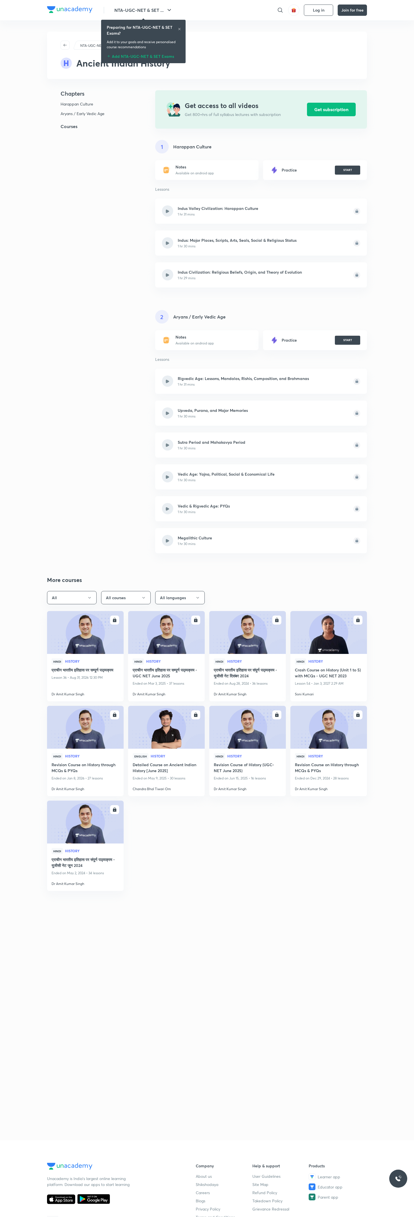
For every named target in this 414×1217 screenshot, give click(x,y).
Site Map (260, 1184)
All (54, 597)
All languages (173, 597)
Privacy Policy (208, 1209)
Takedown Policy (267, 1200)
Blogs (200, 1200)
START (347, 170)
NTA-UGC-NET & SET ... (139, 10)
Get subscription (331, 109)
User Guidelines (266, 1176)
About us (204, 1176)
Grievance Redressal (270, 1209)
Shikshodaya (207, 1184)
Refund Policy (264, 1192)
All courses (116, 597)
